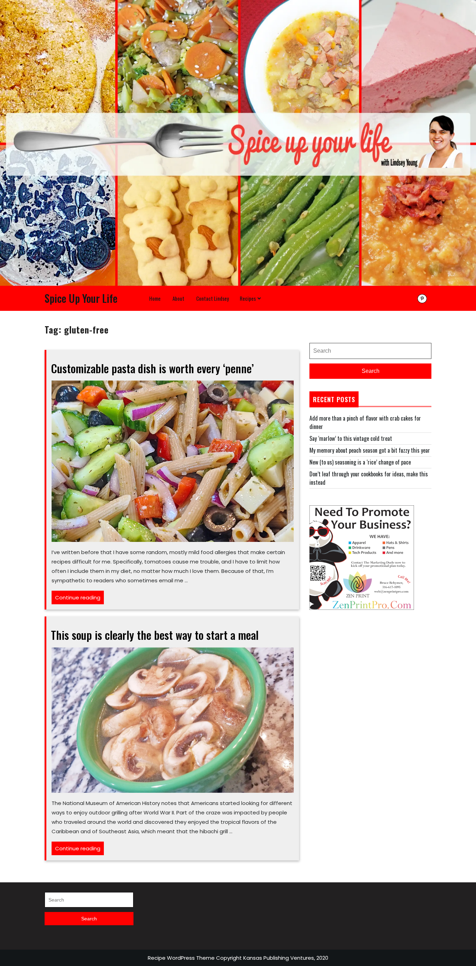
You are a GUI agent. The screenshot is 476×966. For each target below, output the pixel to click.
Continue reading (79, 598)
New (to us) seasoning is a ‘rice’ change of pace (360, 462)
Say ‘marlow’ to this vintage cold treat (350, 438)
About (178, 298)
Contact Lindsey (212, 298)
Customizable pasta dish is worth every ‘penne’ (152, 368)
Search (370, 371)
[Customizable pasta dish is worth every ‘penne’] (173, 460)
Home (155, 298)
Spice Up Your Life (81, 298)
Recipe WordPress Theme (181, 957)
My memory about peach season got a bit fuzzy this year (369, 450)
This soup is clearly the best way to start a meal (155, 635)
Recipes (248, 298)
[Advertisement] (370, 675)
